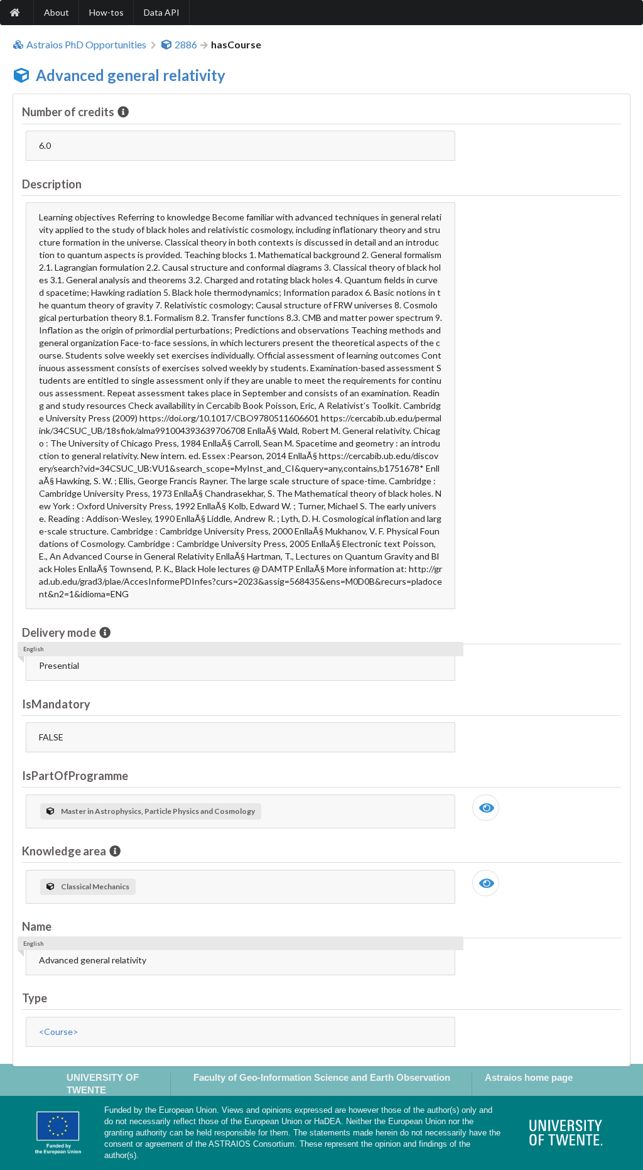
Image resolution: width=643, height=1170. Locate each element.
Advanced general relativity (130, 75)
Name (36, 926)
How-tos (106, 12)
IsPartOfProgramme (75, 776)
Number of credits (68, 112)
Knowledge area (64, 851)
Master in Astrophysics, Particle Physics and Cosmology (158, 811)
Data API (162, 12)
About (56, 12)
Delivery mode (59, 632)
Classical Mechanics (95, 886)
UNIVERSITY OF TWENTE (103, 1083)
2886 (186, 45)
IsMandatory (56, 704)
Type (34, 998)
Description (52, 184)
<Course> (58, 1031)
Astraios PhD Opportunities (86, 45)
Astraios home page (529, 1077)
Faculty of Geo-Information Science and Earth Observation (321, 1077)
